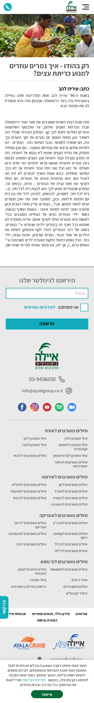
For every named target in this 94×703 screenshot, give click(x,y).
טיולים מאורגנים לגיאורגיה (69, 504)
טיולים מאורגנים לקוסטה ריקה (70, 535)
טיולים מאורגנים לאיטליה (29, 484)
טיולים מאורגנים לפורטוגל (28, 491)
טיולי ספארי (38, 580)
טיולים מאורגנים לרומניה (70, 498)
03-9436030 (42, 379)
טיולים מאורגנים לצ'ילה (71, 550)
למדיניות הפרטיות (39, 307)
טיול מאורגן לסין (76, 438)
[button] (86, 7)
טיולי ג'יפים (79, 580)
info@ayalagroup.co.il (42, 391)
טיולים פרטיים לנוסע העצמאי (32, 571)
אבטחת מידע (16, 613)
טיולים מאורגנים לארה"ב (70, 522)
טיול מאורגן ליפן (35, 438)
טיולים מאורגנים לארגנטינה (27, 533)
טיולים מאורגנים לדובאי (29, 455)
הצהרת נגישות (47, 620)
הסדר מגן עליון (76, 593)
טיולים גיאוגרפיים (75, 586)
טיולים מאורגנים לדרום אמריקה (30, 524)
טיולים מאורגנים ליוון (73, 484)
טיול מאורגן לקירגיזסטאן (70, 455)
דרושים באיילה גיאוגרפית (28, 586)
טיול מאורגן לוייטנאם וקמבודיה (73, 446)
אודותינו (81, 613)
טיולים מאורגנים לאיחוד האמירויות (71, 464)
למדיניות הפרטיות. (34, 680)
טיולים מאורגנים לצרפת (29, 498)
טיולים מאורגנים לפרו (31, 544)
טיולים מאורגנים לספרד (70, 491)
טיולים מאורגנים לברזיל (71, 544)
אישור (47, 694)
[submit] (47, 324)
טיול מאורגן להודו (34, 444)
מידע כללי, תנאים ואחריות (51, 613)
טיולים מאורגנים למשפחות (68, 569)
